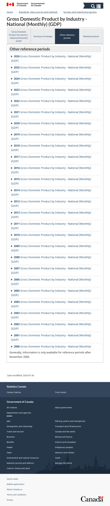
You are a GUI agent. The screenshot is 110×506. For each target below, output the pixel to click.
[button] (93, 6)
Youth (57, 458)
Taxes (9, 452)
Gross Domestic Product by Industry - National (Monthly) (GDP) (19, 36)
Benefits (10, 442)
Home (10, 12)
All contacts (12, 407)
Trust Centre (60, 392)
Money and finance (63, 437)
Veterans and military (64, 452)
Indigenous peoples (64, 447)
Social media (12, 479)
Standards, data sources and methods (38, 12)
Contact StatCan (14, 392)
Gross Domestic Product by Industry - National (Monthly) (52, 347)
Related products (91, 36)
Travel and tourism (15, 431)
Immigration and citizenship (19, 426)
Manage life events (63, 463)
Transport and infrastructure (68, 426)
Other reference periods (67, 36)
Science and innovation (65, 442)
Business (11, 437)
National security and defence (20, 463)
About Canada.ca (14, 489)
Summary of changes (43, 36)
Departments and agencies (19, 412)
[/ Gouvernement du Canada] (26, 5)
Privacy (10, 500)
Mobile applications (15, 484)
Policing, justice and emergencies (70, 421)
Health (10, 447)
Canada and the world (65, 431)
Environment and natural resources (23, 458)
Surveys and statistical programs (80, 12)
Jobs (8, 421)
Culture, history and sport (18, 468)
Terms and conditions (16, 494)
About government (63, 407)
